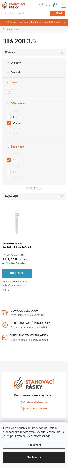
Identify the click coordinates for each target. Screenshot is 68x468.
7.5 (16, 177)
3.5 (16, 160)
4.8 (16, 172)
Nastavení (34, 445)
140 (16, 117)
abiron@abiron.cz (37, 402)
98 (15, 111)
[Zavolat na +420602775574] (41, 5)
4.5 (16, 166)
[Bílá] (9, 90)
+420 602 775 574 (37, 408)
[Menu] (63, 5)
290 (16, 128)
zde (48, 436)
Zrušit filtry (36, 188)
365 (16, 134)
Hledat (57, 13)
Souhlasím (34, 457)
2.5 (16, 154)
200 (16, 123)
